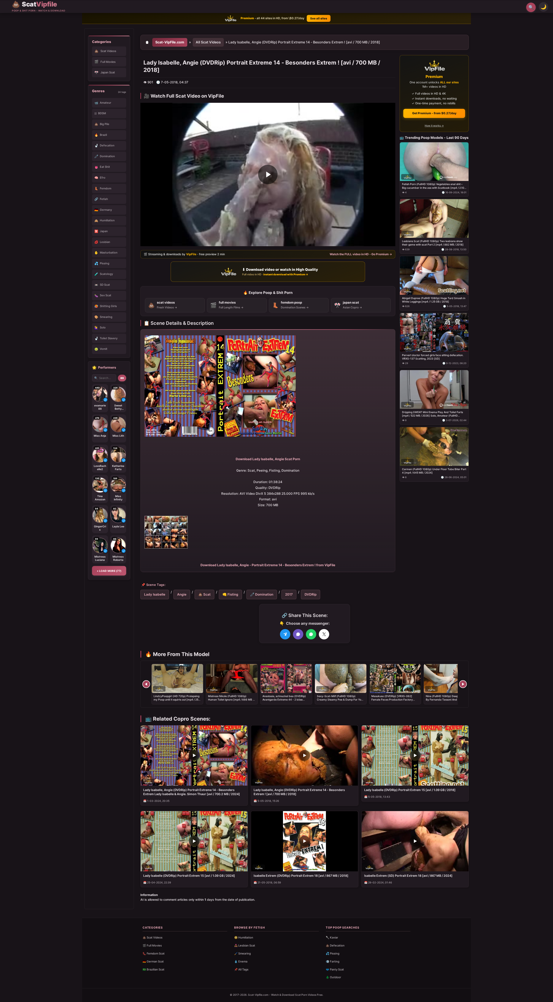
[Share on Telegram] (285, 634)
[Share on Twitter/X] (324, 634)
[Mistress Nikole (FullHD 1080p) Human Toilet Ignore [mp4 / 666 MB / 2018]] (231, 678)
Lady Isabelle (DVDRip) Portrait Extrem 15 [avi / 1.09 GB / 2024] (189, 875)
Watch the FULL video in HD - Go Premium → (361, 254)
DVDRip (310, 594)
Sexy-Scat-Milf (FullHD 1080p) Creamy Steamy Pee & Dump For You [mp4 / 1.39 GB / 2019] (340, 699)
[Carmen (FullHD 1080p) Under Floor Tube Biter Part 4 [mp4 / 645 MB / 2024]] (434, 446)
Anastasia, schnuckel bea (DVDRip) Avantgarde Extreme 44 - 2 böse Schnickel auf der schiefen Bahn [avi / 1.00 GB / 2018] (285, 701)
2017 (289, 594)
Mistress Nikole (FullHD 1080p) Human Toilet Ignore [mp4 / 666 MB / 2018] (231, 699)
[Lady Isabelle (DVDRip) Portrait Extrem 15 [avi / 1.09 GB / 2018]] (415, 755)
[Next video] (463, 684)
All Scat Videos (208, 42)
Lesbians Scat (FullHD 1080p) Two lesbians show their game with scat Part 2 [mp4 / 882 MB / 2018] (433, 242)
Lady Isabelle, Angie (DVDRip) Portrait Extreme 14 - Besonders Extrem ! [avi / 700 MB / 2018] (299, 792)
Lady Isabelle (154, 594)
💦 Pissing (332, 953)
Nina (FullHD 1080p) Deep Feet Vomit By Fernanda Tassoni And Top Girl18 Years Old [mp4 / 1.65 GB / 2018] (449, 699)
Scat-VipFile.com (169, 42)
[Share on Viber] (298, 634)
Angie (181, 594)
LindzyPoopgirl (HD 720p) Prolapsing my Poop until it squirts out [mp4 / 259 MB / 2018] (177, 699)
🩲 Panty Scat (335, 969)
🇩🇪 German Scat (153, 961)
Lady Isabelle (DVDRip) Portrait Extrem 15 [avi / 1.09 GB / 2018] (410, 790)
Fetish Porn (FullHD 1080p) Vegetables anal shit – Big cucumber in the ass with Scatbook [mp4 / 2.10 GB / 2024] (433, 185)
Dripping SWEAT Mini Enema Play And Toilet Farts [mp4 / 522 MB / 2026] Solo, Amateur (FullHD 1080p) (432, 413)
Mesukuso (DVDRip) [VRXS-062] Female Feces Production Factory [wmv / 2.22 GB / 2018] (392, 699)
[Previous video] (146, 684)
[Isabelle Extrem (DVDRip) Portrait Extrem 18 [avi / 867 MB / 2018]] (304, 841)
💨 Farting (332, 961)
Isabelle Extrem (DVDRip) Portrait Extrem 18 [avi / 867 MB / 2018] (301, 875)
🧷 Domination (261, 594)
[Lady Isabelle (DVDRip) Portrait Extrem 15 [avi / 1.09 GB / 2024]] (194, 841)
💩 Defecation (335, 945)
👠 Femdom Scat (154, 953)
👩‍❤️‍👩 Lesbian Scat (244, 945)
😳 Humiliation (243, 937)
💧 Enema (240, 961)
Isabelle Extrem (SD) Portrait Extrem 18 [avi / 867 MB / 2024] (408, 875)
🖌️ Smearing (242, 953)
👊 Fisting (230, 594)
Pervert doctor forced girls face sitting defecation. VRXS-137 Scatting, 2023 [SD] (432, 357)
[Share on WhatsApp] (311, 634)
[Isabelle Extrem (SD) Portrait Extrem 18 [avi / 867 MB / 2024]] (415, 841)
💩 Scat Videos (152, 937)
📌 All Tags (241, 969)
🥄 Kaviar (332, 937)
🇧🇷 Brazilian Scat (153, 969)
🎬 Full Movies (152, 945)
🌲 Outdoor (333, 977)
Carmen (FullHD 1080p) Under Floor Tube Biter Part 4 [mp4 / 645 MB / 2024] (434, 470)
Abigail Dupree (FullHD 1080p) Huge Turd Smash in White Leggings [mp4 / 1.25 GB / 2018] (433, 299)
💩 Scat (204, 594)
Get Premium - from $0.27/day (434, 113)
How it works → (434, 125)
